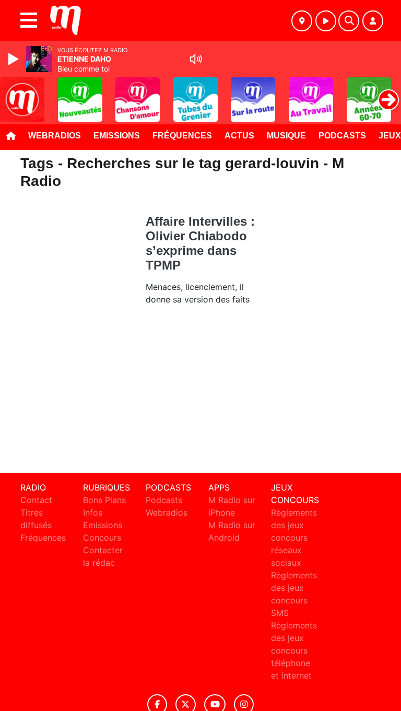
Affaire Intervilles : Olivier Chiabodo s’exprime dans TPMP (200, 243)
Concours (102, 537)
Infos (92, 512)
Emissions (116, 135)
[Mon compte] (372, 20)
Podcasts (342, 135)
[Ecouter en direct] (325, 20)
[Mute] (196, 59)
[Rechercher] (348, 20)
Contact (36, 500)
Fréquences (182, 135)
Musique (286, 135)
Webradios (54, 135)
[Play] (14, 59)
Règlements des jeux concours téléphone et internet (294, 650)
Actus (239, 135)
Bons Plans (104, 500)
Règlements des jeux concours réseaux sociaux (294, 537)
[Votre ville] (301, 20)
